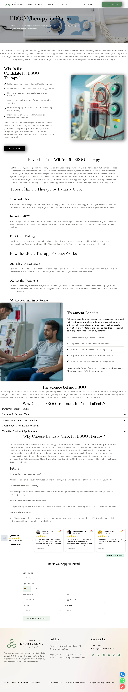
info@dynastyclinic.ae (103, 649)
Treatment (28, 595)
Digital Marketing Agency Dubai (103, 682)
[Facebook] (119, 655)
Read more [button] (40, 549)
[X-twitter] (98, 655)
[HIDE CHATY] (122, 686)
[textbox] (43, 600)
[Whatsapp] (122, 680)
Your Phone (29, 584)
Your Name (28, 573)
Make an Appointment (36, 618)
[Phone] (122, 674)
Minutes (68, 606)
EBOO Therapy (17, 168)
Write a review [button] (16, 545)
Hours (26, 606)
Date (67, 595)
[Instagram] (93, 655)
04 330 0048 (98, 645)
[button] (44, 4)
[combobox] (27, 589)
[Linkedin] (104, 655)
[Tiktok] (114, 655)
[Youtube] (109, 655)
